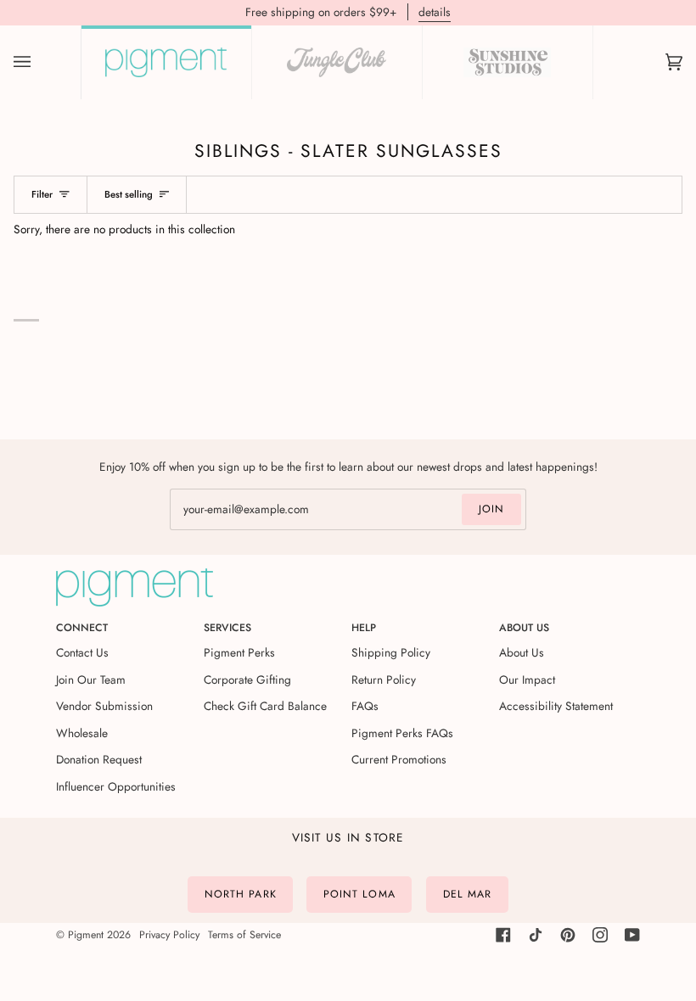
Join (491, 509)
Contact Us (82, 652)
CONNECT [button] (82, 627)
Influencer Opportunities (116, 786)
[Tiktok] (535, 934)
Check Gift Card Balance (265, 705)
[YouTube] (632, 934)
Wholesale (82, 732)
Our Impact (527, 679)
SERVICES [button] (227, 627)
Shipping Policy (390, 652)
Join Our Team (91, 679)
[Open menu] (39, 62)
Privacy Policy (169, 934)
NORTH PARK (241, 894)
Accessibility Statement (556, 705)
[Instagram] (600, 934)
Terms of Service (244, 934)
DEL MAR (467, 894)
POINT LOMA (359, 894)
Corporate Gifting (247, 679)
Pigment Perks (239, 652)
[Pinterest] (567, 934)
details (434, 11)
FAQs (365, 705)
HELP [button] (363, 627)
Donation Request (99, 759)
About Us (521, 652)
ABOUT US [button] (524, 627)
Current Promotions (398, 759)
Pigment (86, 934)
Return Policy (383, 679)
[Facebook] (503, 934)
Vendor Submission (104, 705)
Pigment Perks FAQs (402, 732)
